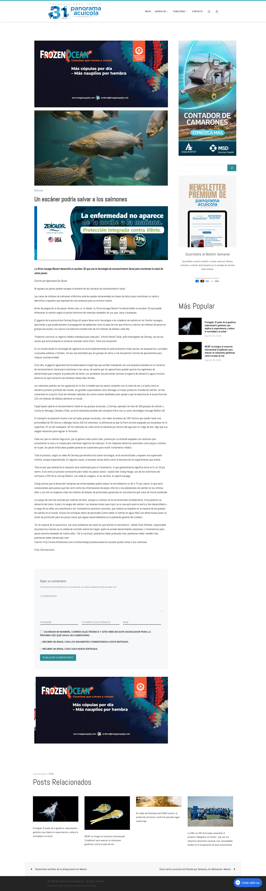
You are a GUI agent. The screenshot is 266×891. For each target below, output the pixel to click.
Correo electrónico (96, 622)
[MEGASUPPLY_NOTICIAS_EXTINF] (101, 710)
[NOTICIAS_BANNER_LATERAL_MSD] (207, 98)
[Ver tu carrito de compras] (217, 11)
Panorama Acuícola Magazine (70, 881)
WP (61, 886)
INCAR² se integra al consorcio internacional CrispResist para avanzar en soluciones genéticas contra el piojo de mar (220, 351)
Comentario (48, 596)
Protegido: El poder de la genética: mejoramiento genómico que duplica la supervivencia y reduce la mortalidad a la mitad (220, 327)
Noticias (38, 190)
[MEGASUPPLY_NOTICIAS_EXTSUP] (101, 74)
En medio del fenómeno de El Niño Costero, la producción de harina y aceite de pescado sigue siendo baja (157, 817)
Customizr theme (88, 886)
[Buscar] (231, 168)
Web (125, 622)
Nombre (45, 622)
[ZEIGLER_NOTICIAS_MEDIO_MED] (101, 233)
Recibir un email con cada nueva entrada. (70, 649)
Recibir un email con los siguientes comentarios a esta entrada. (85, 641)
